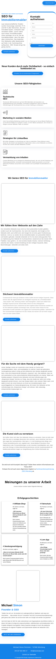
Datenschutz (38, 658)
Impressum (31, 658)
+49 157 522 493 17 (20, 651)
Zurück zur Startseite (29, 655)
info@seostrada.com (37, 651)
